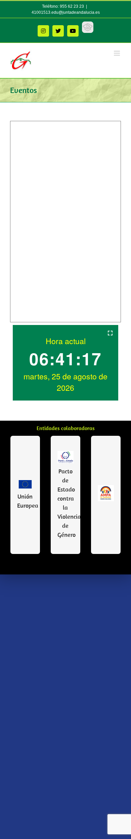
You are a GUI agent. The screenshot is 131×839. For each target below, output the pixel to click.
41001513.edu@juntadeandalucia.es (66, 12)
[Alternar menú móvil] (117, 53)
